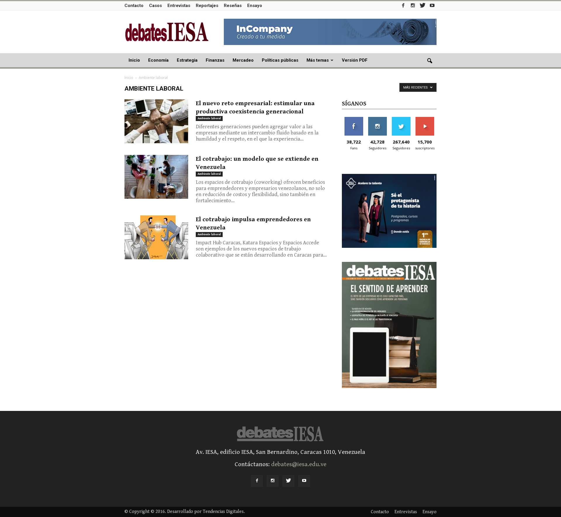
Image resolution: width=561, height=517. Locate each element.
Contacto (133, 5)
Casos (155, 5)
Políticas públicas (280, 60)
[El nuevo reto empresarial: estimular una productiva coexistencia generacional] (156, 121)
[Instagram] (412, 5)
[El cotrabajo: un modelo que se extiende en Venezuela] (156, 177)
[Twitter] (422, 5)
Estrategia (187, 60)
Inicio (134, 60)
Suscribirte (425, 119)
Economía (158, 60)
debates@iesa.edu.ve (298, 464)
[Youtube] (432, 5)
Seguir (377, 119)
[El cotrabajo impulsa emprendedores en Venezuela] (156, 237)
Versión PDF (355, 60)
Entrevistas (178, 5)
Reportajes (207, 5)
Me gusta (354, 119)
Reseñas (233, 5)
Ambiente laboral (209, 118)
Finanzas (215, 60)
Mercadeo (243, 60)
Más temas (318, 60)
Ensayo (254, 5)
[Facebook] (403, 5)
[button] (430, 61)
